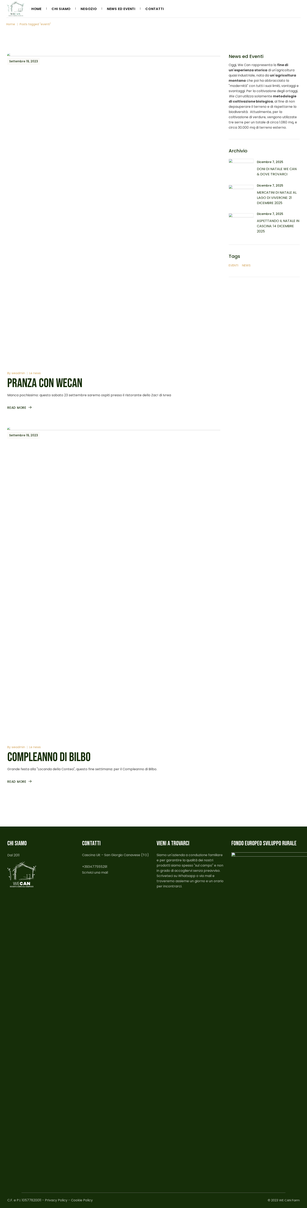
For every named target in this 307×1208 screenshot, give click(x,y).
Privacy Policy (56, 1200)
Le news (35, 373)
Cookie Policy (82, 1200)
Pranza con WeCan (44, 383)
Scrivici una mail (95, 872)
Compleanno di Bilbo (49, 757)
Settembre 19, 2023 (23, 61)
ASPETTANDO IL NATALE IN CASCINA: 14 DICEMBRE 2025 (278, 226)
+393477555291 (94, 866)
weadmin (18, 373)
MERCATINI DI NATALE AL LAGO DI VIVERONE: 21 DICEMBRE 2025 (277, 197)
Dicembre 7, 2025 (270, 162)
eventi (233, 265)
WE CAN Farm (289, 1200)
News (246, 265)
